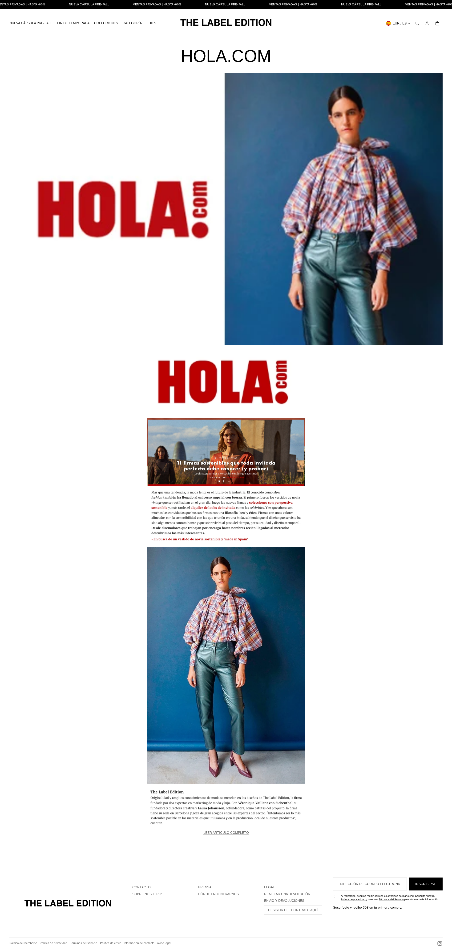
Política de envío (110, 943)
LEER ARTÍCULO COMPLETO (226, 832)
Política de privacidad (353, 899)
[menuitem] (30, 23)
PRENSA (204, 887)
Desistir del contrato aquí (293, 910)
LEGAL (269, 887)
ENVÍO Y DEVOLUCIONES (284, 900)
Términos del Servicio (391, 899)
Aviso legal (164, 943)
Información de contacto (139, 943)
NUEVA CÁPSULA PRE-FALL (89, 4)
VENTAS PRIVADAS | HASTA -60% (157, 4)
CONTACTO (141, 887)
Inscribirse (425, 884)
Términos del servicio (83, 943)
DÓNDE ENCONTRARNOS (218, 894)
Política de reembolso (23, 943)
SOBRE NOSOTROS (147, 894)
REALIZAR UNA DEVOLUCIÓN (287, 894)
